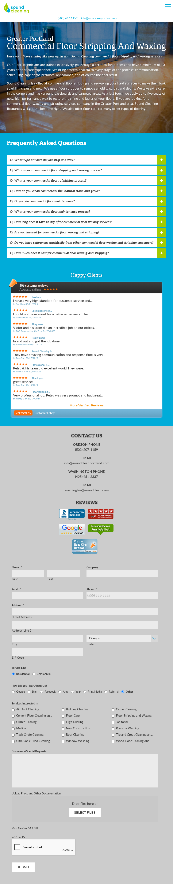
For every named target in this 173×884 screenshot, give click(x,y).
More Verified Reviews (86, 405)
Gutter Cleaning (26, 722)
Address (18, 605)
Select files (85, 812)
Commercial (44, 674)
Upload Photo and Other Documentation (36, 793)
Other (129, 692)
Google (20, 692)
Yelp (78, 692)
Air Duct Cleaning (27, 709)
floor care (90, 108)
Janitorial (122, 722)
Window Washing (77, 741)
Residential (23, 674)
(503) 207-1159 (68, 18)
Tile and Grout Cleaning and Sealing (134, 734)
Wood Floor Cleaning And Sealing (134, 741)
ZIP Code (18, 658)
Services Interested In (25, 703)
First (15, 579)
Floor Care (73, 715)
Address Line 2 (22, 630)
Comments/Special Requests (29, 751)
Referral (114, 692)
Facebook (50, 692)
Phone (91, 589)
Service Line (19, 668)
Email (16, 589)
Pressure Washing (127, 728)
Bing (34, 692)
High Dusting (74, 722)
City (15, 644)
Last (50, 579)
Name (17, 567)
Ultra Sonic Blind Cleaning (33, 741)
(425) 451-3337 (86, 476)
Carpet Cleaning (126, 709)
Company (92, 567)
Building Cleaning (77, 709)
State (90, 644)
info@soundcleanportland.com (99, 18)
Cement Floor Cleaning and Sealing (35, 715)
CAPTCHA (18, 837)
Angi (65, 692)
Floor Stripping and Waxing (133, 715)
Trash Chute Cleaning (29, 734)
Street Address (22, 617)
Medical (21, 728)
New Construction (78, 728)
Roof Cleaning (75, 734)
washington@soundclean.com (87, 490)
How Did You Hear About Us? (29, 686)
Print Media (95, 692)
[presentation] (44, 847)
